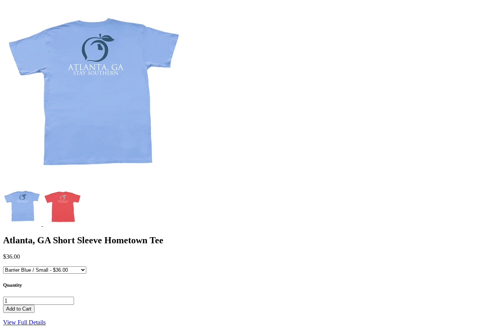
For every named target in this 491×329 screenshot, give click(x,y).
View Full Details (24, 322)
